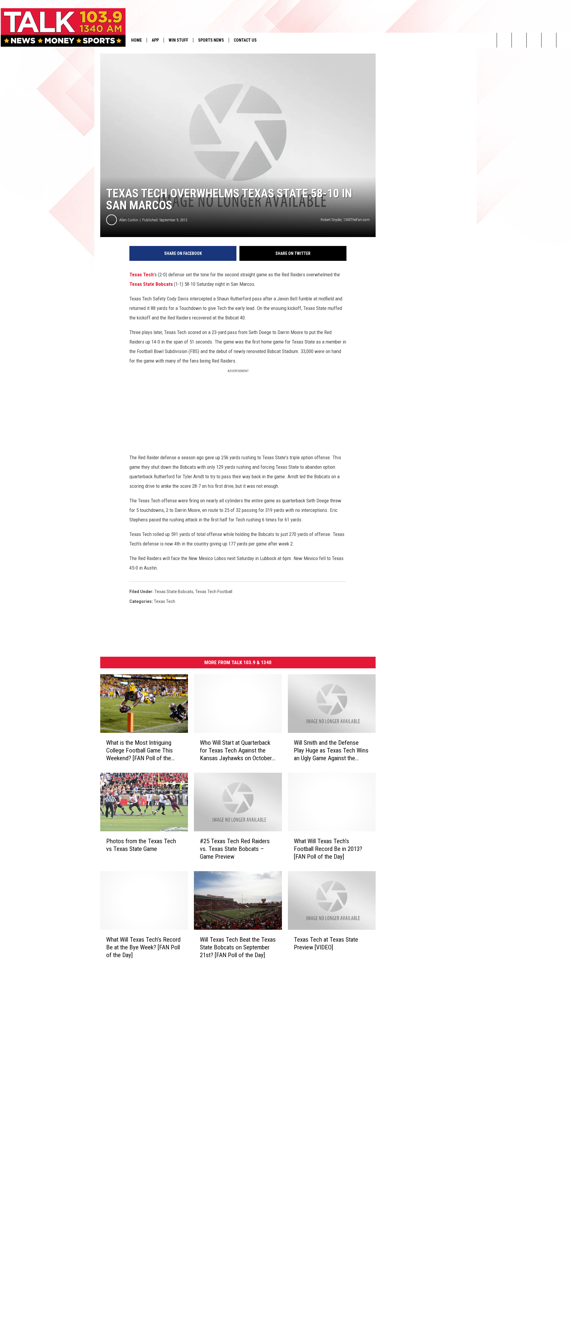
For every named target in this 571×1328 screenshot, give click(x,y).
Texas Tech (141, 274)
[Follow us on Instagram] (549, 40)
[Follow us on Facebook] (534, 40)
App (155, 40)
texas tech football (213, 591)
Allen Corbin (128, 220)
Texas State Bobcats (151, 284)
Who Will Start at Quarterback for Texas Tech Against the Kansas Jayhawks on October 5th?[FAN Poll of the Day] (236, 750)
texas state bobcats (173, 591)
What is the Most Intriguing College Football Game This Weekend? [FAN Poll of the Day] (139, 750)
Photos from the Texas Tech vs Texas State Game (141, 845)
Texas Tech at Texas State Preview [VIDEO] (326, 943)
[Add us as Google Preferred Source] (519, 40)
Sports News (211, 40)
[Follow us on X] (563, 40)
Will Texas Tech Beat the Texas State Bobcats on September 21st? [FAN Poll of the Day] (238, 947)
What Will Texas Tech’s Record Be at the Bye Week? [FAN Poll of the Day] (143, 947)
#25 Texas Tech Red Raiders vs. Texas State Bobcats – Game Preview (235, 849)
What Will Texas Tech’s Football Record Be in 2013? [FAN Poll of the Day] (328, 849)
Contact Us (245, 40)
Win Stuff (178, 40)
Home (136, 40)
